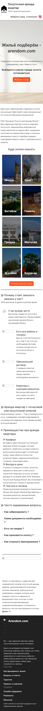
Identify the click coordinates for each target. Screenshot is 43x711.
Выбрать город (21, 79)
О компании (31, 17)
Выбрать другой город (21, 283)
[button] (21, 511)
